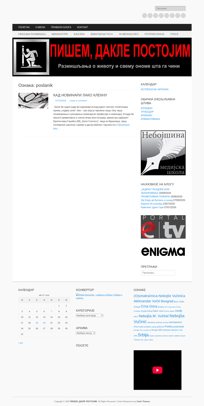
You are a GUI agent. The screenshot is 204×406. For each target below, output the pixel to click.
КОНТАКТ (82, 27)
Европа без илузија (151, 203)
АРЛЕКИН (146, 115)
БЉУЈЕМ (79, 34)
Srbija (143, 334)
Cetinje (137, 307)
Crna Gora (149, 306)
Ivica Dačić (152, 311)
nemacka (151, 322)
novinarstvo (175, 322)
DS (166, 307)
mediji (178, 310)
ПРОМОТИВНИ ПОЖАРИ (155, 196)
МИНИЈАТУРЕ (60, 34)
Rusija (154, 330)
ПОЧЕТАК (24, 27)
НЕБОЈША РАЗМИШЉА (32, 34)
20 (44, 323)
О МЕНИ (40, 27)
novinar (159, 322)
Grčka (178, 307)
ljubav (172, 311)
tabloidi (176, 336)
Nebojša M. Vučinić (154, 316)
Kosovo (167, 311)
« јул (20, 343)
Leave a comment (78, 100)
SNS (181, 330)
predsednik (178, 326)
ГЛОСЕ (174, 34)
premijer (136, 330)
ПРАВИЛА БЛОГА (61, 27)
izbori (161, 311)
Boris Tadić (179, 301)
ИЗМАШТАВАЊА (150, 119)
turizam (182, 336)
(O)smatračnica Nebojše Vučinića (159, 296)
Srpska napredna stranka (158, 336)
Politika (169, 326)
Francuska (171, 307)
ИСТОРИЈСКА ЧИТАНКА (155, 89)
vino (141, 340)
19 (37, 323)
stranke (171, 336)
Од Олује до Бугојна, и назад (157, 200)
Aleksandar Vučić (147, 301)
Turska (137, 340)
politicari (160, 327)
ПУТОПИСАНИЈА (154, 34)
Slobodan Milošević (171, 330)
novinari (165, 322)
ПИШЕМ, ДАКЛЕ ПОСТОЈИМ (83, 401)
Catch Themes (143, 401)
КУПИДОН (146, 108)
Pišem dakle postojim (142, 327)
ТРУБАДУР (147, 112)
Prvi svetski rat (145, 330)
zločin (151, 340)
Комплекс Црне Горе (152, 207)
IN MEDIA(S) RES (129, 34)
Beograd (167, 301)
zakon (146, 340)
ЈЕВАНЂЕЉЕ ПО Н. (101, 34)
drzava (161, 307)
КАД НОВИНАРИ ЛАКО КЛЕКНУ (80, 95)
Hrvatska (137, 311)
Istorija (144, 311)
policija (154, 327)
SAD (160, 330)
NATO (136, 317)
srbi (135, 335)
